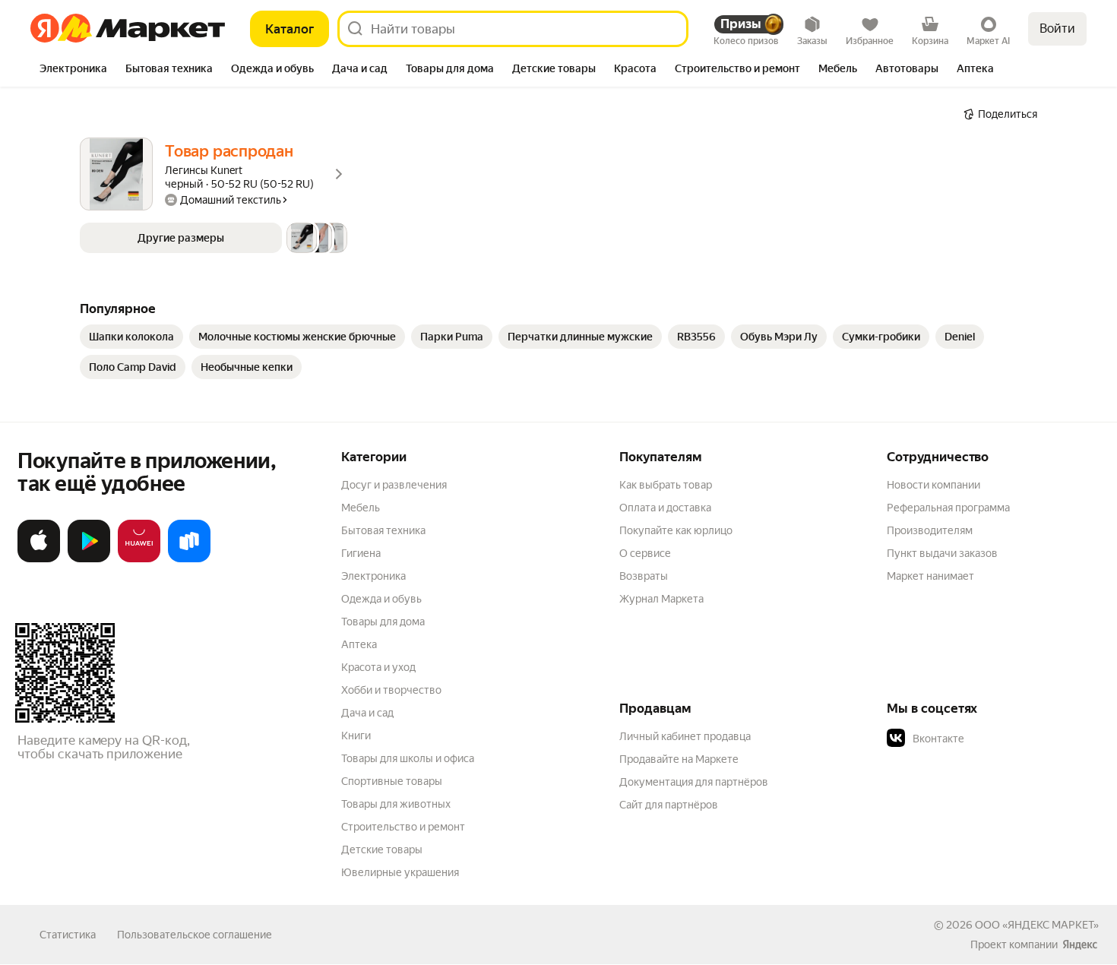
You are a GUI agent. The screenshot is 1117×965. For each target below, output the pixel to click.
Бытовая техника (383, 530)
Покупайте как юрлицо (676, 530)
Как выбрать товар (665, 485)
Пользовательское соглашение (194, 935)
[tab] (73, 70)
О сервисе (645, 553)
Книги (356, 735)
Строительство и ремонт (403, 827)
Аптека (359, 644)
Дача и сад (367, 713)
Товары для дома (383, 621)
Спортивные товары (391, 781)
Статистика (68, 935)
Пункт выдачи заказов (942, 553)
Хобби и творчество (391, 690)
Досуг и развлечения (394, 485)
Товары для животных (396, 804)
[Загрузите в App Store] (38, 559)
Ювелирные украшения (400, 872)
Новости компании (933, 485)
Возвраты (643, 576)
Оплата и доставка (665, 507)
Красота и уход (378, 667)
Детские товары (381, 849)
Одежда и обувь (381, 599)
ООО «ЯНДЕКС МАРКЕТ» (1037, 925)
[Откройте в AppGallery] (139, 559)
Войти (1057, 28)
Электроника (373, 576)
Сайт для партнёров (668, 805)
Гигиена (361, 553)
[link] (131, 336)
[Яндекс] (1080, 944)
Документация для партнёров (693, 782)
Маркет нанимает (930, 576)
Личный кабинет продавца (685, 736)
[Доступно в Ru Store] (189, 559)
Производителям (930, 530)
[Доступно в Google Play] (89, 559)
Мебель (360, 507)
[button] (213, 238)
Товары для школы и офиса (407, 758)
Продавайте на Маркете (679, 759)
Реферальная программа (948, 507)
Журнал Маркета (661, 599)
